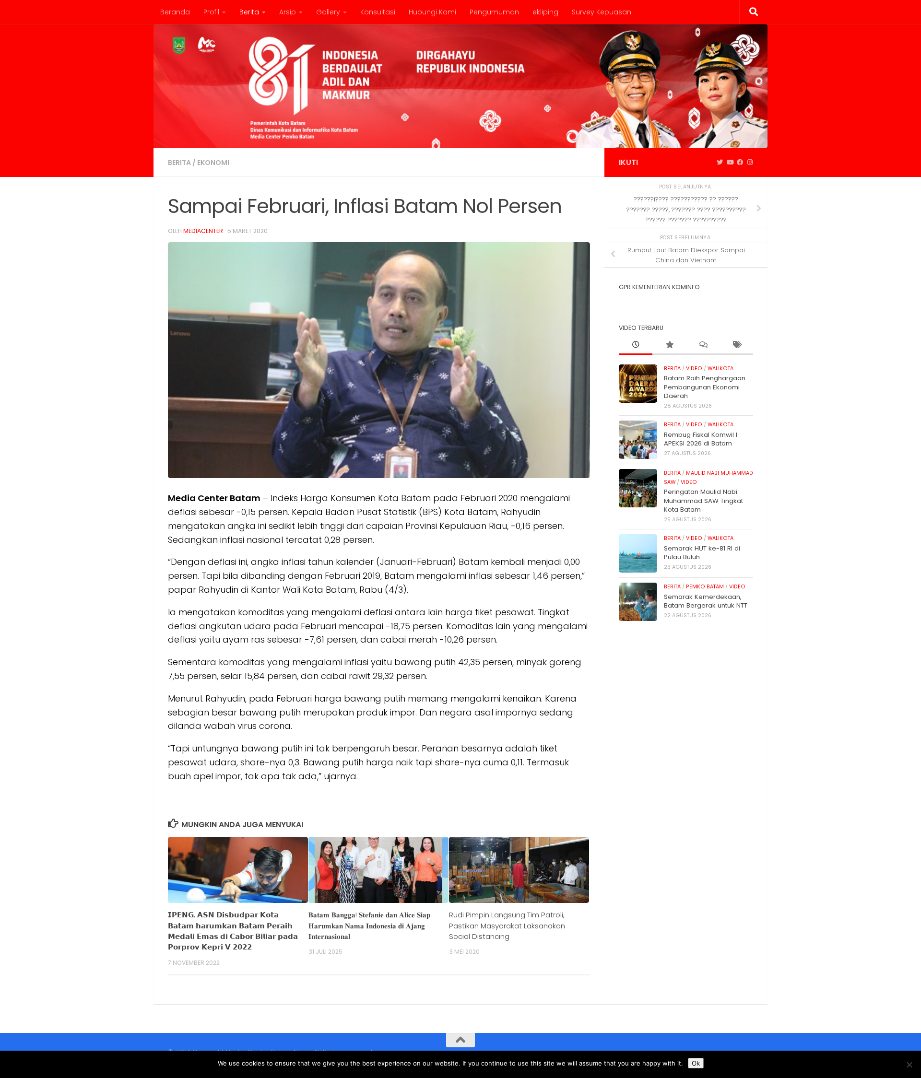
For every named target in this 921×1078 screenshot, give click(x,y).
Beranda (175, 12)
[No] (909, 1064)
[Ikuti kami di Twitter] (720, 162)
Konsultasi (377, 12)
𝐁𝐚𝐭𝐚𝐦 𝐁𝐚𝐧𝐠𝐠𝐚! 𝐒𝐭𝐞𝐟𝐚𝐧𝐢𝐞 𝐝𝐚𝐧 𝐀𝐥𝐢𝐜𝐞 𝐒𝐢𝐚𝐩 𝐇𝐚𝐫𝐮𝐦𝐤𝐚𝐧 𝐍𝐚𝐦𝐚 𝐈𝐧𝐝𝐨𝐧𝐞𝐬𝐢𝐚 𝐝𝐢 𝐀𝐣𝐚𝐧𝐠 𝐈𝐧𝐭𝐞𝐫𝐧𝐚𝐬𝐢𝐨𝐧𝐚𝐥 (369, 925)
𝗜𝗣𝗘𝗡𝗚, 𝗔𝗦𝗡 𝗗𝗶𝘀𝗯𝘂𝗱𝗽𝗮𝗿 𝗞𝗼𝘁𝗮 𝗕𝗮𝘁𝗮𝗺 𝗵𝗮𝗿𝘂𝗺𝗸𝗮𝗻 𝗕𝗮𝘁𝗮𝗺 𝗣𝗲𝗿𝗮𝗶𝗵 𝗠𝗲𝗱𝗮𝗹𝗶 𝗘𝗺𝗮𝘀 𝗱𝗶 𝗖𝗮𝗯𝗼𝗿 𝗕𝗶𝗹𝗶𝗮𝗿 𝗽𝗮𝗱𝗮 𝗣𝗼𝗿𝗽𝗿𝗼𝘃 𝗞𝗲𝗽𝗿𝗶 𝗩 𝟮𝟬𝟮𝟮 (233, 931)
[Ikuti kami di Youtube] (730, 162)
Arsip (287, 12)
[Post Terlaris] (669, 345)
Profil (211, 12)
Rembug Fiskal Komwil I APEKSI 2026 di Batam (700, 439)
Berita (249, 12)
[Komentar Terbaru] (703, 345)
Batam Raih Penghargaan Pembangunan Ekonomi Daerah (704, 387)
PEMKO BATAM (705, 586)
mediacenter (203, 231)
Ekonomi (213, 162)
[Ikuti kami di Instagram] (750, 162)
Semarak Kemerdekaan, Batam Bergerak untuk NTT (705, 601)
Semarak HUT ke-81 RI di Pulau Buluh (702, 553)
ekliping (545, 12)
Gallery (328, 12)
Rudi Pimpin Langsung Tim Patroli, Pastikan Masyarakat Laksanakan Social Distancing (507, 925)
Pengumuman (494, 12)
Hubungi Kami (432, 12)
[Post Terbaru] (635, 345)
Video (694, 368)
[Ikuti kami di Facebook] (740, 162)
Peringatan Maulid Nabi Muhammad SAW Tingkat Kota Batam (703, 500)
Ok (696, 1063)
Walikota (720, 368)
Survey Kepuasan (601, 12)
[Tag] (736, 345)
